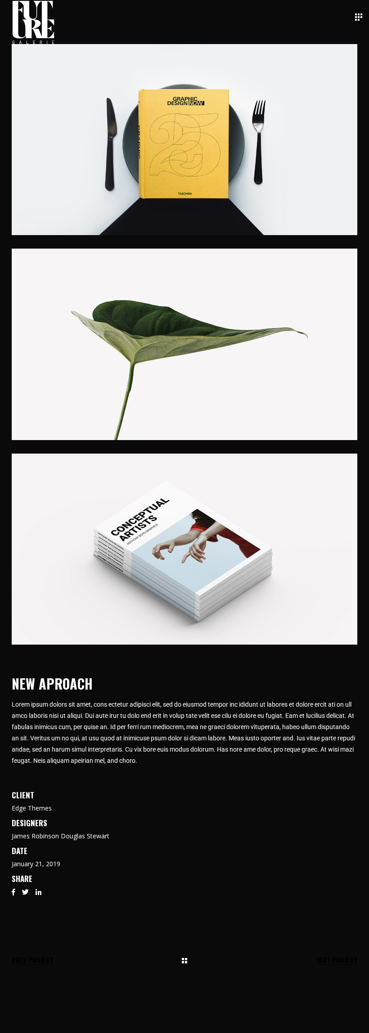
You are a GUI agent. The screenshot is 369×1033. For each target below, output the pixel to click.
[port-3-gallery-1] (184, 139)
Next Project (336, 960)
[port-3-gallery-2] (184, 344)
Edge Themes (32, 808)
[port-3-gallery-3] (184, 549)
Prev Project (33, 960)
